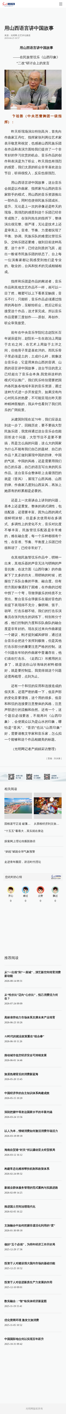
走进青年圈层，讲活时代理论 (22, 861)
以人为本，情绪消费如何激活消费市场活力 (31, 1130)
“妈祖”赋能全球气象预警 (19, 851)
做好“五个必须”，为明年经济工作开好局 (29, 1244)
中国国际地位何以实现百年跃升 (24, 1338)
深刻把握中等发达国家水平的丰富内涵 (28, 1111)
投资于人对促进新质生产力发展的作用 (28, 1282)
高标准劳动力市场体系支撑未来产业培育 (29, 1017)
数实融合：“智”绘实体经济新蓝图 (25, 1301)
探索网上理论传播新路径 (19, 841)
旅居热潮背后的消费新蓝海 (21, 1074)
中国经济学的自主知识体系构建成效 (26, 1093)
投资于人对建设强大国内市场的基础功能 (29, 1263)
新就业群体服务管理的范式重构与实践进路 (31, 1187)
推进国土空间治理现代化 (19, 1206)
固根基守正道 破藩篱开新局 (21, 823)
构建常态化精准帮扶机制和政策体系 (26, 1168)
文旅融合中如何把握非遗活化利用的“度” (29, 1225)
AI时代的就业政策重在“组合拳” (24, 1036)
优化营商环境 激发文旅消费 (21, 1320)
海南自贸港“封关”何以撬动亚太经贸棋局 (29, 1149)
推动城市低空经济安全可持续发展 (25, 1055)
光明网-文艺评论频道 (20, 35)
